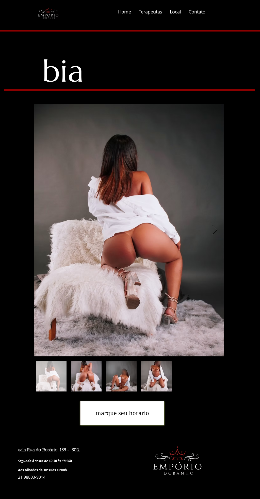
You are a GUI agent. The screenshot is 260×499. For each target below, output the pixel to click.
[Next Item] (215, 230)
